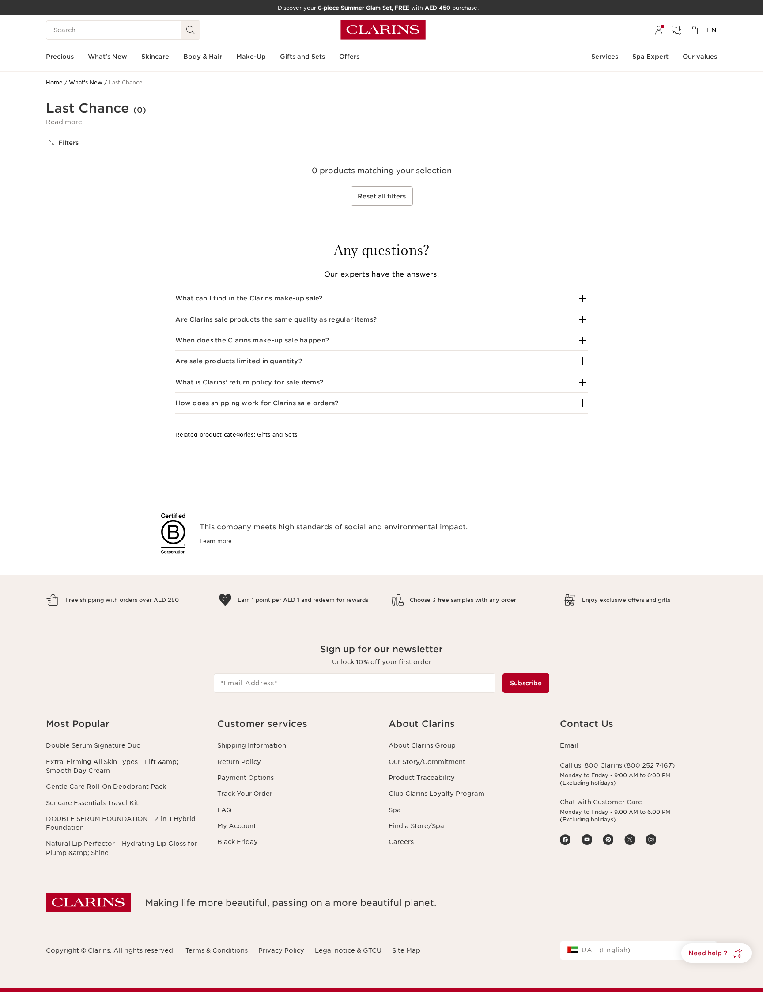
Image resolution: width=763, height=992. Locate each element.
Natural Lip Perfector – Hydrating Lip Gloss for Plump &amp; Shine (121, 848)
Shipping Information (251, 745)
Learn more (216, 541)
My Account (236, 825)
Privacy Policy (281, 950)
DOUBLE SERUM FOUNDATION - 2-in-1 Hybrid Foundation (121, 823)
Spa (395, 809)
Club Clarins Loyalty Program (436, 793)
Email (569, 745)
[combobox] (638, 950)
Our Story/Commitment (427, 761)
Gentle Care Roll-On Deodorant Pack (106, 786)
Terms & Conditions (216, 950)
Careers (401, 841)
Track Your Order (244, 793)
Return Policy (239, 761)
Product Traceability (422, 777)
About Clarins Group (422, 745)
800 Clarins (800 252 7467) (630, 765)
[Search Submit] (190, 30)
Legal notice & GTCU (348, 950)
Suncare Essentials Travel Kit (92, 802)
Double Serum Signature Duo (93, 745)
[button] (64, 122)
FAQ (224, 809)
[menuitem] (658, 30)
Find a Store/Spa (416, 825)
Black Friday (237, 841)
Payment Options (245, 777)
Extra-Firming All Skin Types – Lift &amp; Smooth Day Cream (112, 766)
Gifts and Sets (277, 434)
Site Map (406, 950)
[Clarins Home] (383, 30)
